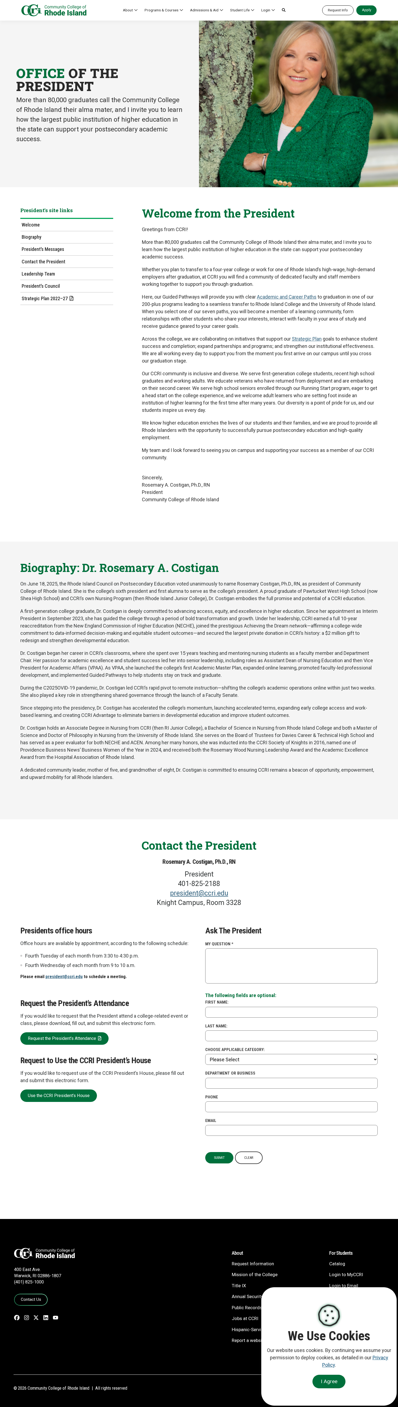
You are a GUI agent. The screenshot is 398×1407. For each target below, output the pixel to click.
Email (210, 1120)
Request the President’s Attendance (62, 1038)
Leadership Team (38, 274)
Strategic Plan (307, 339)
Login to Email (343, 1285)
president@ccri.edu (199, 893)
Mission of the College (255, 1274)
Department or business (230, 1073)
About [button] (128, 10)
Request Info (338, 10)
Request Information (253, 1263)
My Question (219, 944)
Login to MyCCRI (346, 1274)
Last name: (216, 1026)
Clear (248, 1158)
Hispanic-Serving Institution (260, 1329)
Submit (219, 1158)
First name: (217, 1002)
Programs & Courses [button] (161, 10)
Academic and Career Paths (287, 297)
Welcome (31, 225)
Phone (211, 1097)
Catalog (337, 1263)
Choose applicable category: (235, 1049)
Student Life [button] (240, 10)
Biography (31, 237)
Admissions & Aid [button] (204, 10)
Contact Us (31, 1299)
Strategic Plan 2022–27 (45, 298)
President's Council (41, 286)
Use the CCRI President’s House (59, 1095)
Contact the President (43, 261)
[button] (283, 10)
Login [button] (265, 10)
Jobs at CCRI (245, 1318)
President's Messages (43, 249)
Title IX (239, 1285)
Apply (366, 10)
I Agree (329, 1381)
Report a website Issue (255, 1340)
